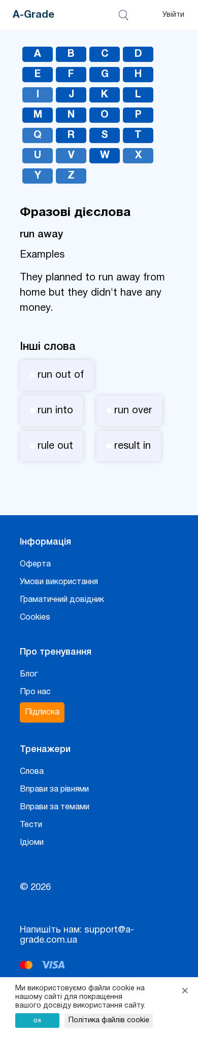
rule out (55, 446)
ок (37, 1020)
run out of (61, 375)
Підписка (42, 712)
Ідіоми (32, 842)
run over (133, 410)
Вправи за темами (54, 807)
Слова (32, 771)
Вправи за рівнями (54, 789)
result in (132, 446)
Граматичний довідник (62, 599)
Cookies (35, 617)
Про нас (35, 692)
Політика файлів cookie (109, 1020)
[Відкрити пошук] (125, 15)
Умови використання (59, 582)
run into (55, 410)
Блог (29, 674)
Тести (31, 825)
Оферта (35, 564)
